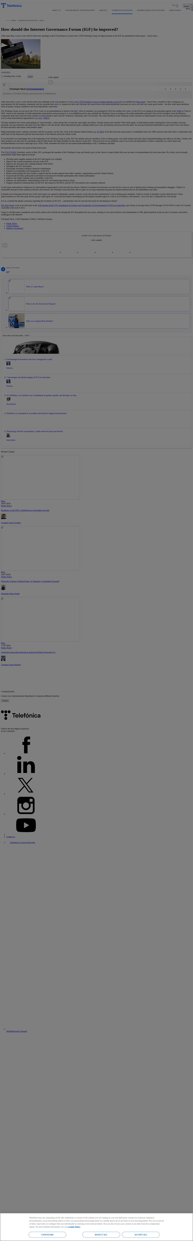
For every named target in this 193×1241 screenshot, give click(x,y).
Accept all (140, 1235)
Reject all (101, 1235)
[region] (96, 1227)
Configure (47, 1235)
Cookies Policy (74, 1227)
